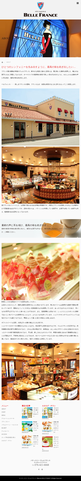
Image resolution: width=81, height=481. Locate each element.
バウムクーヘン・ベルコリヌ (10, 425)
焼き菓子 (4, 428)
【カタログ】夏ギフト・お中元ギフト (35, 412)
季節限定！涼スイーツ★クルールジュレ (35, 426)
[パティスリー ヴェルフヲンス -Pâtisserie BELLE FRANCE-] (40, 10)
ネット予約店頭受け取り (9, 437)
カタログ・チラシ (7, 440)
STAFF (3, 412)
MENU (3, 415)
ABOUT (4, 409)
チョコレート (5, 431)
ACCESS (4, 434)
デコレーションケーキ (8, 418)
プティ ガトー (5, 421)
